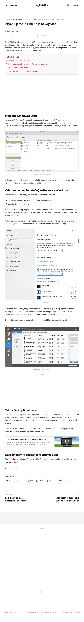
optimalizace (32, 19)
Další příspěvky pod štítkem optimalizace (24, 71)
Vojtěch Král (42, 5)
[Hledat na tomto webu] (68, 5)
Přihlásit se (76, 5)
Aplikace (13, 5)
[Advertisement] (42, 95)
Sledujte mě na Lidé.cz (48, 612)
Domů (6, 5)
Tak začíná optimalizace (18, 68)
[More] (20, 5)
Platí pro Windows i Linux (18, 60)
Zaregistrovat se (33, 612)
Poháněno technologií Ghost (71, 612)
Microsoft (19, 123)
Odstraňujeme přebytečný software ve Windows (28, 64)
